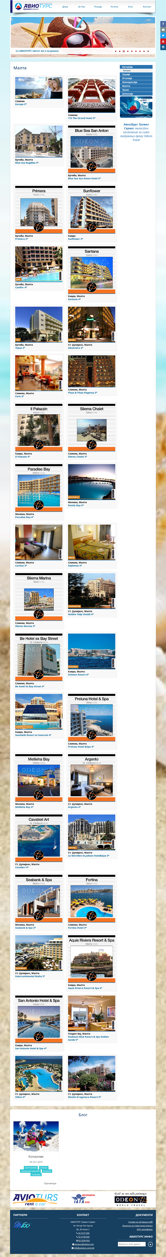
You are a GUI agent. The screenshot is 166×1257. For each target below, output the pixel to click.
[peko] (30, 1225)
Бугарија (127, 66)
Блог (130, 6)
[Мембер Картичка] (136, 116)
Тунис (125, 89)
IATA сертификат (145, 1229)
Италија (127, 78)
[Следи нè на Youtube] (163, 41)
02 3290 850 (84, 1240)
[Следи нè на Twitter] (163, 35)
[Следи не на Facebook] (163, 24)
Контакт (147, 6)
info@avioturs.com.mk (84, 1248)
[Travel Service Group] (35, 1205)
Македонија (129, 82)
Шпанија (127, 93)
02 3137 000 (83, 1233)
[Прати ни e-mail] (163, 30)
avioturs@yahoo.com (84, 1244)
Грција (126, 74)
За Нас (81, 6)
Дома (65, 6)
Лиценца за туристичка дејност (137, 1225)
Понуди (98, 6)
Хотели (114, 6)
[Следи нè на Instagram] (163, 47)
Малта (126, 85)
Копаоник (36, 1156)
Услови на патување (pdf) (140, 1222)
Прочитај (49, 1183)
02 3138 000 (83, 1236)
